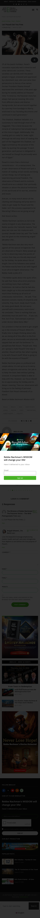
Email (6, 470)
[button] (37, 436)
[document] (20, 459)
